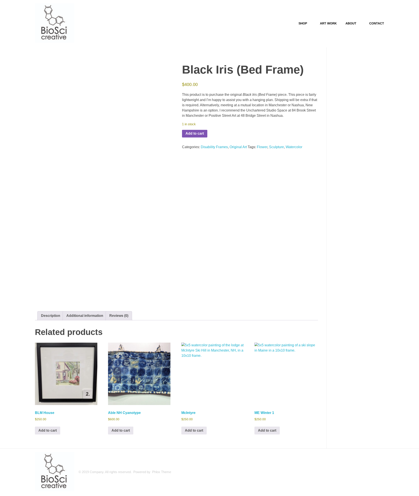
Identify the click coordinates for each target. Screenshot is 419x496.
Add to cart (194, 133)
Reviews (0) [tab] (118, 316)
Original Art (238, 147)
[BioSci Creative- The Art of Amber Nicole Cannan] (54, 23)
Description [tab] (50, 316)
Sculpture (276, 147)
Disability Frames (214, 147)
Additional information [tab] (84, 316)
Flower (262, 147)
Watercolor (294, 147)
